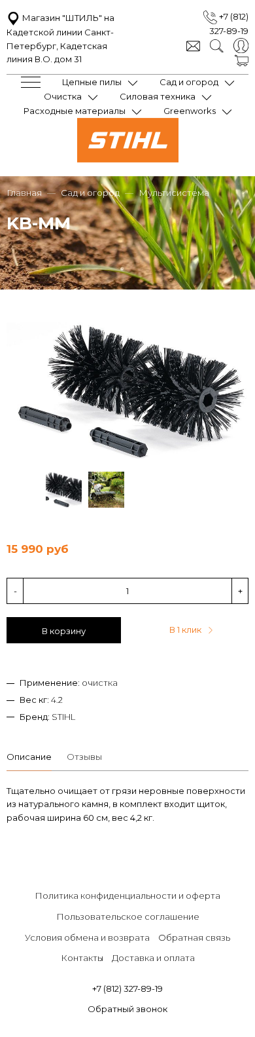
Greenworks (189, 110)
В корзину (64, 631)
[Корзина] (241, 59)
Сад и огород (189, 82)
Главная (24, 192)
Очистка (63, 96)
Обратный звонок (127, 1009)
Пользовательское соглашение (127, 916)
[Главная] (127, 159)
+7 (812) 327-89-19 (127, 988)
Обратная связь (194, 937)
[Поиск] (217, 44)
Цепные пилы (92, 82)
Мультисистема (174, 192)
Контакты (82, 957)
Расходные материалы (75, 110)
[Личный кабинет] (240, 44)
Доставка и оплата (153, 957)
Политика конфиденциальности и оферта (127, 895)
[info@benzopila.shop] (193, 44)
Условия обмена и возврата (87, 937)
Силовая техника (158, 96)
